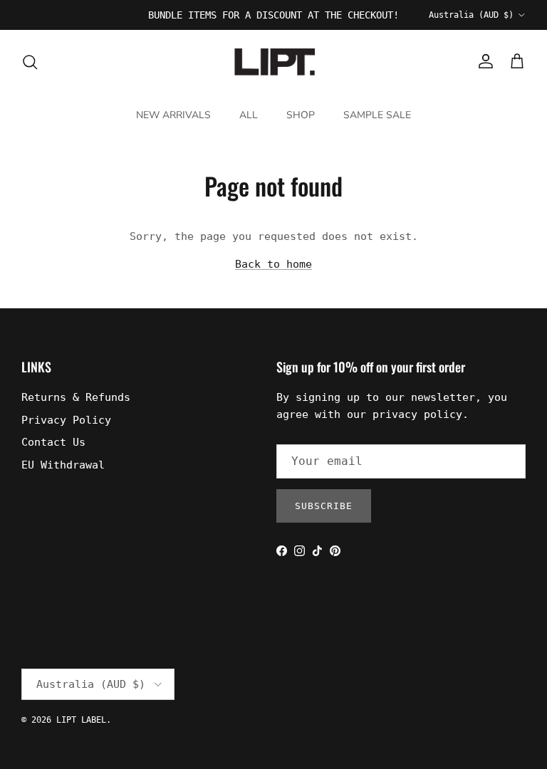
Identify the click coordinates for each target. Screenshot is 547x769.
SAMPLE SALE (377, 115)
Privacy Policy (66, 420)
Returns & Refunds (75, 397)
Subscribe (324, 506)
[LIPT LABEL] (273, 62)
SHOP (300, 115)
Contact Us (53, 442)
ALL (248, 115)
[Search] (29, 61)
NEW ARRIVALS (173, 115)
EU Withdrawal (63, 465)
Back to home (273, 264)
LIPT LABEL (81, 720)
